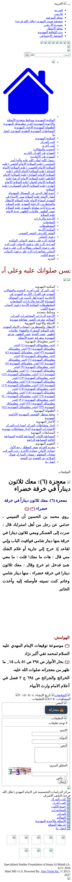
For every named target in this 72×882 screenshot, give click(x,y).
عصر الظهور (47, 211)
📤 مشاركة (56, 709)
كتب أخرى (48, 145)
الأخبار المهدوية (23, 127)
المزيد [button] (51, 258)
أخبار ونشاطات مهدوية (16, 429)
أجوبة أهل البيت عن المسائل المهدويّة (31, 193)
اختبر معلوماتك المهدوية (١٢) (20, 374)
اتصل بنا (50, 461)
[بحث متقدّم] (32, 54)
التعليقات (38, 699)
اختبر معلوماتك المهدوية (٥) (38, 356)
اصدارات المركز (16, 425)
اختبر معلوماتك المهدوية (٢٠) (20, 396)
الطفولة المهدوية (44, 127)
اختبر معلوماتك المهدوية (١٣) (37, 377)
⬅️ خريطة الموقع (59, 824)
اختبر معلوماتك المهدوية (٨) (22, 363)
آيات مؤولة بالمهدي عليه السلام (25, 207)
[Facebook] (68, 42)
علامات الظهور (29, 211)
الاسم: (63, 730)
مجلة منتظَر (47, 414)
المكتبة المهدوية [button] (45, 286)
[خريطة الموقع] (42, 42)
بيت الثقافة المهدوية (50, 32)
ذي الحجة (26, 458)
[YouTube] (53, 42)
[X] (61, 42)
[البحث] (27, 54)
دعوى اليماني (46, 236)
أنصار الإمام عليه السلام (39, 196)
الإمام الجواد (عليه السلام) (28, 182)
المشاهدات (63, 699)
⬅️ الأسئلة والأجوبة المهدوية (52, 821)
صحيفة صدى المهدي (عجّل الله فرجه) (39, 21)
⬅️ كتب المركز (60, 799)
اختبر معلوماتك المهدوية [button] (40, 341)
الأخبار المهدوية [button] (45, 421)
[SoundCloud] (49, 42)
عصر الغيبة (39, 334)
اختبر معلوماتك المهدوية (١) (38, 345)
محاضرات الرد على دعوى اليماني (25, 251)
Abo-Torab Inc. (50, 871)
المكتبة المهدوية (44, 120)
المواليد (50, 319)
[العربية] (65, 280)
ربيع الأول (15, 447)
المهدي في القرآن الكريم (39, 153)
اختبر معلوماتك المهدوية (18, 123)
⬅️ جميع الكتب (60, 806)
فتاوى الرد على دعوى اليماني (36, 240)
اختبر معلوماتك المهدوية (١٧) (37, 388)
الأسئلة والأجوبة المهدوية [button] (40, 323)
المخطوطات (47, 225)
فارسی (58, 14)
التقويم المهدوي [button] (45, 443)
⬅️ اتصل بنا (63, 828)
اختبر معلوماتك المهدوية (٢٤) (20, 407)
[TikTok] (45, 42)
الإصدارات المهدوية (43, 429)
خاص (59, 778)
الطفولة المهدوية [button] (44, 410)
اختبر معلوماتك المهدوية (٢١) (37, 399)
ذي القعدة (39, 458)
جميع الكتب (48, 255)
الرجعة (34, 204)
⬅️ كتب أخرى (61, 802)
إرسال (62, 781)
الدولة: (63, 737)
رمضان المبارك (26, 454)
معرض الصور (36, 319)
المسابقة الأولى (45, 436)
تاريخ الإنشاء (43, 695)
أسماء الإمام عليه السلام (30, 200)
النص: (63, 745)
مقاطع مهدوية (18, 319)
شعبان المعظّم (45, 454)
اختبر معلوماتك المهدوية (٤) (22, 352)
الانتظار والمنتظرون (42, 326)
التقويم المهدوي (19, 131)
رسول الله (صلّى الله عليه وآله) (35, 160)
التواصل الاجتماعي (51, 35)
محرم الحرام (47, 447)
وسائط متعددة (25, 120)
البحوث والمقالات (44, 149)
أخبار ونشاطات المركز (41, 425)
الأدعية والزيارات (44, 218)
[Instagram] (57, 42)
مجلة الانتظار (54, 28)
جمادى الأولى (46, 450)
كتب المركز (47, 142)
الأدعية (51, 315)
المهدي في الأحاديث (42, 156)
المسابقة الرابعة (37, 439)
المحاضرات (27, 315)
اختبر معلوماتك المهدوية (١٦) (20, 385)
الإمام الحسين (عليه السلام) (27, 167)
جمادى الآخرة (29, 450)
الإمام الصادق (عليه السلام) (27, 174)
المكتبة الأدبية (46, 229)
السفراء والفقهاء (29, 330)
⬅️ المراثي (63, 813)
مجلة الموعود (54, 17)
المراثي (15, 315)
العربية (58, 10)
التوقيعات (49, 222)
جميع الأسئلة (26, 337)
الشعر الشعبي (27, 233)
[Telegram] (65, 42)
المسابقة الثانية (25, 436)
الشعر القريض (45, 233)
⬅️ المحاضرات (60, 810)
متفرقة (39, 337)
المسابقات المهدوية (42, 131)
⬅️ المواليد (63, 817)
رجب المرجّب (11, 450)
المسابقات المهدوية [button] (43, 432)
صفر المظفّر (30, 447)
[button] (28, 116)
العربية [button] (59, 3)
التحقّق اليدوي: (58, 765)
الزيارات (41, 315)
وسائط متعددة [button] (46, 312)
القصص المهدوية (28, 414)
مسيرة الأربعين (53, 24)
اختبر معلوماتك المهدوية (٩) (38, 367)
